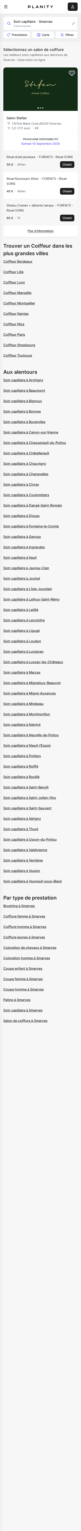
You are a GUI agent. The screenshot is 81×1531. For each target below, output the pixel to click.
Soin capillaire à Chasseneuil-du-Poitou (34, 443)
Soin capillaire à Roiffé (20, 766)
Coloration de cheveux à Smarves (29, 947)
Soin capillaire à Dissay (21, 516)
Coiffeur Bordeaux (17, 261)
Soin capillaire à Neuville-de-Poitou (31, 735)
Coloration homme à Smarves (26, 958)
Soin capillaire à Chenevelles (25, 474)
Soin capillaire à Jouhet (21, 578)
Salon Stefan (17, 118)
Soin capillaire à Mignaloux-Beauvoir (32, 683)
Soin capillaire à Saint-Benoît (26, 787)
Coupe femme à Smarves (23, 979)
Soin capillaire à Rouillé (21, 777)
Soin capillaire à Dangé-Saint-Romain (32, 505)
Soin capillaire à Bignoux (22, 401)
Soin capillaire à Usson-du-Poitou (30, 839)
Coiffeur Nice (13, 324)
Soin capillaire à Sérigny (22, 818)
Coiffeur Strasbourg (19, 345)
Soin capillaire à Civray (21, 484)
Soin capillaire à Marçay (21, 672)
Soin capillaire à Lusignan (23, 651)
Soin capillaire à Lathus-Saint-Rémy (31, 599)
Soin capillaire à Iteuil (20, 557)
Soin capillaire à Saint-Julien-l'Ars (29, 798)
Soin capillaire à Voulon (21, 871)
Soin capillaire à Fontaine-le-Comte (31, 526)
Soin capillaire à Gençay (22, 537)
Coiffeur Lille (13, 272)
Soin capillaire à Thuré (20, 829)
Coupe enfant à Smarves (22, 968)
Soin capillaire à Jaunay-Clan (26, 568)
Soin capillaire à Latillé (20, 610)
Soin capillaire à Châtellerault (26, 453)
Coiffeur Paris (14, 334)
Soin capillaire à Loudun (22, 641)
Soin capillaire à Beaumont (24, 390)
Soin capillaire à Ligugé (21, 631)
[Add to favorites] (72, 73)
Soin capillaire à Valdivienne (25, 850)
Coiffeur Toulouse (17, 355)
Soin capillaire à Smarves (23, 1010)
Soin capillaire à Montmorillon (26, 714)
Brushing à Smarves (19, 906)
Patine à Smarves (17, 1000)
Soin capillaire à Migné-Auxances (29, 693)
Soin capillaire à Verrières (23, 860)
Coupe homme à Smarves (23, 989)
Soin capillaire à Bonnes (22, 411)
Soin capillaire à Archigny (23, 380)
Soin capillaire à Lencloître (24, 620)
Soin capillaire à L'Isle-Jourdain (27, 589)
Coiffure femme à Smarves (24, 916)
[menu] (5, 6)
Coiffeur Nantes (16, 314)
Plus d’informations (41, 231)
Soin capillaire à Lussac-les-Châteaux (33, 662)
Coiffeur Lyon (14, 282)
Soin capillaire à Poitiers (22, 756)
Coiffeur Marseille (17, 293)
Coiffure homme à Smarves (24, 927)
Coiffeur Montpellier (19, 303)
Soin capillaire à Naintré (21, 724)
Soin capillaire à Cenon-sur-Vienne (30, 432)
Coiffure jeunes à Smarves (24, 937)
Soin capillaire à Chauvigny (24, 463)
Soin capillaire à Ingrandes (24, 547)
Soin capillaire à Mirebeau (23, 704)
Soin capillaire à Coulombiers (26, 495)
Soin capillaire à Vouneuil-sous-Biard (32, 881)
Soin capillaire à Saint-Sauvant (27, 808)
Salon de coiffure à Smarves (25, 1021)
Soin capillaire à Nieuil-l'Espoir (27, 745)
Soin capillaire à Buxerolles (24, 422)
